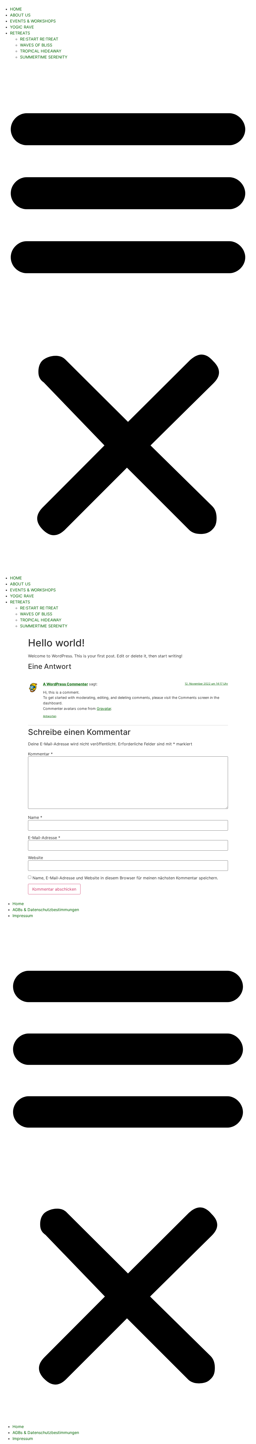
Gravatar (104, 708)
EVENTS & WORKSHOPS (33, 20)
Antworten (49, 716)
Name (35, 817)
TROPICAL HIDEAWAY (41, 50)
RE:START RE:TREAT (39, 38)
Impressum (22, 915)
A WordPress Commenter (65, 684)
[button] (128, 317)
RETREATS (20, 32)
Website (35, 858)
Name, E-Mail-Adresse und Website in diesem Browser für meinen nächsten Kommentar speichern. (125, 878)
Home (18, 903)
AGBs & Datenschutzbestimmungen (45, 909)
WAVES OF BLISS (36, 44)
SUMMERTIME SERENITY (44, 56)
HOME (16, 8)
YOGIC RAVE (22, 26)
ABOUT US (20, 14)
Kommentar (40, 754)
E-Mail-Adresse (44, 838)
